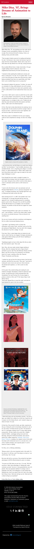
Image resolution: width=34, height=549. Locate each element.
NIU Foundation (5, 2)
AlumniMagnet (16, 535)
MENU (31, 2)
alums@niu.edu (13, 501)
